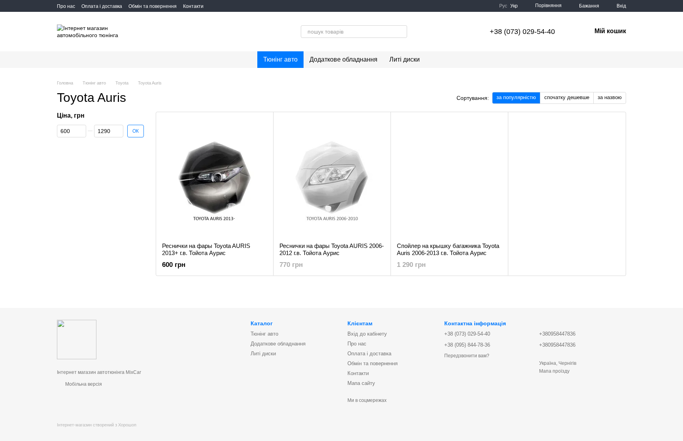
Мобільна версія (83, 384)
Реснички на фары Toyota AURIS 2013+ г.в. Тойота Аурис (206, 249)
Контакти (193, 6)
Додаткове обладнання (343, 59)
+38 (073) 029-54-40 (522, 31)
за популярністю (516, 97)
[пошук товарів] (376, 31)
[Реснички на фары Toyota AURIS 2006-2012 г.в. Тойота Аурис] (332, 177)
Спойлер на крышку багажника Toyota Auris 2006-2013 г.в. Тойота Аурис (448, 249)
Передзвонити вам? (466, 355)
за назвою (610, 97)
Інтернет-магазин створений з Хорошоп (96, 424)
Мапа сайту (361, 383)
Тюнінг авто (280, 59)
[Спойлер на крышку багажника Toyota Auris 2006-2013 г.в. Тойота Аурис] (449, 177)
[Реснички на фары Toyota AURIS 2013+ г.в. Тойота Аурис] (214, 177)
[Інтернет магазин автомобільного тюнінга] (76, 339)
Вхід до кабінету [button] (367, 334)
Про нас (66, 6)
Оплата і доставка (101, 6)
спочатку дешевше (566, 97)
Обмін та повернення (152, 6)
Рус (503, 6)
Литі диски (404, 59)
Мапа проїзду (554, 371)
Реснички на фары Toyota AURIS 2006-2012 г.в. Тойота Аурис (331, 249)
